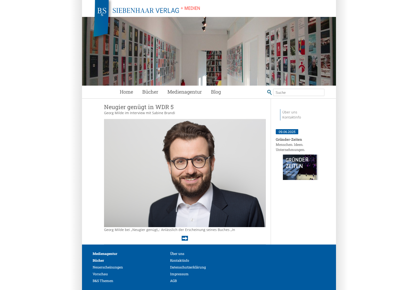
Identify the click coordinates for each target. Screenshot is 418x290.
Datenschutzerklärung (188, 267)
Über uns (289, 112)
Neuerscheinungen (108, 267)
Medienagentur (184, 92)
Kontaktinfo (291, 117)
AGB (173, 280)
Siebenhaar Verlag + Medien (190, 22)
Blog (216, 92)
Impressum (179, 274)
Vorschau (100, 274)
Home (126, 92)
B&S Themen (103, 280)
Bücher (150, 92)
